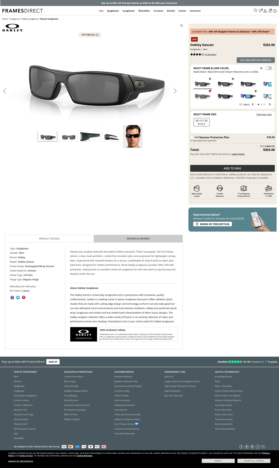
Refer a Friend (70, 414)
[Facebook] (241, 446)
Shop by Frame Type (24, 414)
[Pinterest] (252, 446)
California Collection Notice (127, 419)
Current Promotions (73, 376)
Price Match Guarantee (75, 409)
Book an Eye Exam (223, 423)
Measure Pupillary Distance (228, 400)
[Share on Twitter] (18, 297)
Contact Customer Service (126, 428)
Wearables (144, 10)
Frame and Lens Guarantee (127, 414)
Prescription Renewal (124, 433)
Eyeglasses (113, 10)
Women (17, 381)
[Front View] (69, 136)
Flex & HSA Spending (225, 428)
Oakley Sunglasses (30, 18)
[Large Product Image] (90, 79)
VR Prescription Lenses (25, 428)
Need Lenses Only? (224, 414)
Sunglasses (129, 10)
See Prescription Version (255, 60)
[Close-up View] (90, 136)
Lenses (182, 10)
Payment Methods (123, 376)
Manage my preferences (20, 461)
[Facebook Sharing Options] (12, 297)
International (120, 409)
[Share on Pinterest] (23, 297)
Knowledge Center (223, 376)
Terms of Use (26, 456)
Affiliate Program (72, 419)
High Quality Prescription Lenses (180, 386)
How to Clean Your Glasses (227, 395)
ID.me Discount (71, 400)
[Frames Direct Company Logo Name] (22, 10)
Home (5, 18)
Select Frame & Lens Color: (211, 68)
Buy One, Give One (173, 395)
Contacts (158, 10)
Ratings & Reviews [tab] (138, 238)
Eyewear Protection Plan (214, 137)
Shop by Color (20, 409)
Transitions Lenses (224, 419)
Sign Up (53, 361)
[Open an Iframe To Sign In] (265, 10)
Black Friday (70, 381)
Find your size (264, 114)
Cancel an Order (122, 390)
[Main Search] (255, 10)
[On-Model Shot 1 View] (133, 136)
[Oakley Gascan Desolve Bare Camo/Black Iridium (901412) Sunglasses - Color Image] (202, 95)
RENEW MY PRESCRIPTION (214, 224)
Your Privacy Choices (124, 423)
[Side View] (111, 136)
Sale (101, 10)
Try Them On (88, 34)
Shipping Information (124, 404)
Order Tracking (121, 395)
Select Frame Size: (205, 114)
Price (267, 146)
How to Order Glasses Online (229, 390)
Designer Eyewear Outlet (76, 390)
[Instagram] (258, 446)
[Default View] (47, 136)
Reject (218, 461)
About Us (169, 376)
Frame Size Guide (223, 409)
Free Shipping (70, 395)
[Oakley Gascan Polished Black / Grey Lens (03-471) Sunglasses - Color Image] (224, 95)
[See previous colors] (253, 104)
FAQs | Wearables (223, 386)
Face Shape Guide (223, 404)
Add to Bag (232, 168)
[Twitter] (247, 446)
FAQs (217, 381)
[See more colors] (269, 104)
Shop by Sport (21, 423)
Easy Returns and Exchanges (128, 386)
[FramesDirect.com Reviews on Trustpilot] (219, 362)
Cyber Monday (71, 386)
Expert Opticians (172, 390)
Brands (171, 10)
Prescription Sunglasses (25, 395)
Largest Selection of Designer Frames (182, 381)
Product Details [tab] (49, 238)
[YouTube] (263, 446)
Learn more (238, 154)
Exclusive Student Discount (77, 404)
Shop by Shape (21, 419)
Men (16, 376)
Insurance (195, 10)
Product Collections (23, 404)
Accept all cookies (254, 461)
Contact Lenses (21, 400)
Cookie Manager (84, 456)
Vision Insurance (122, 400)
